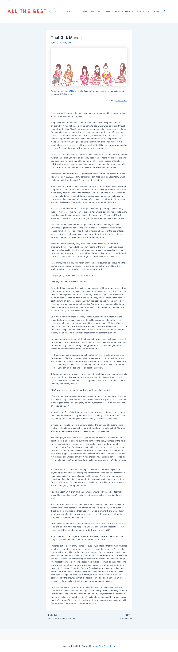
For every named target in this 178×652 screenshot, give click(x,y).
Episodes (83, 11)
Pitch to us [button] (142, 11)
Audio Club (96, 11)
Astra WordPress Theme (104, 646)
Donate (156, 11)
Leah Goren (121, 100)
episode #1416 (67, 91)
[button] (73, 11)
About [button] (69, 11)
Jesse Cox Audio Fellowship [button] (118, 11)
